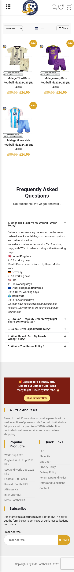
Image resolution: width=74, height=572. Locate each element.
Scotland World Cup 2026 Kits (19, 471)
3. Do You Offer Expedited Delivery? (29, 328)
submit (64, 540)
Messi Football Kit (14, 500)
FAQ (41, 451)
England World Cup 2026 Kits (18, 462)
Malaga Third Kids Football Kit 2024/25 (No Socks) (18, 82)
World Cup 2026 (13, 455)
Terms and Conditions (52, 482)
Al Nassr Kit (11, 489)
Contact (44, 488)
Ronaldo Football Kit (16, 484)
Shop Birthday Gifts (37, 398)
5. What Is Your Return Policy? (26, 346)
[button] (37, 224)
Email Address (12, 531)
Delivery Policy (47, 472)
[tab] (37, 28)
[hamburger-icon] (8, 7)
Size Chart (45, 461)
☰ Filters (63, 28)
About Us (44, 456)
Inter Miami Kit (12, 494)
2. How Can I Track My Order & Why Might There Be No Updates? (32, 320)
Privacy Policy (47, 467)
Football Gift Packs (15, 478)
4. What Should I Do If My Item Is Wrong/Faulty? (27, 337)
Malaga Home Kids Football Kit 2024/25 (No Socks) (18, 145)
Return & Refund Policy (52, 477)
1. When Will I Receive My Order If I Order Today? (32, 224)
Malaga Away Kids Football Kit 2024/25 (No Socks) (55, 82)
